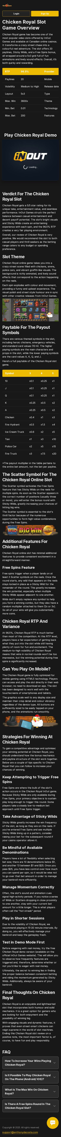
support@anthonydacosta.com (20, 1132)
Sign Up (45, 13)
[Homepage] (11, 5)
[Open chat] (53, 1123)
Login (16, 13)
